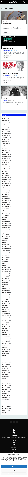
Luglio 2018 (4, 301)
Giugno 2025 (5, 143)
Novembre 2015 (5, 362)
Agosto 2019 (5, 276)
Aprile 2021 (4, 238)
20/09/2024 (10, 25)
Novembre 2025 (5, 133)
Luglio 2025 (4, 141)
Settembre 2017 (5, 320)
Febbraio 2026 (5, 129)
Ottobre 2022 (5, 204)
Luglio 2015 (4, 370)
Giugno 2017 (5, 326)
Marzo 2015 (4, 378)
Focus (4, 97)
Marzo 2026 (4, 127)
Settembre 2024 (5, 160)
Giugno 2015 (5, 372)
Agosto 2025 (5, 139)
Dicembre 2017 (5, 315)
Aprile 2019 (4, 284)
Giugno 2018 (5, 303)
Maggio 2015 (5, 374)
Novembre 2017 (5, 317)
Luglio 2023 (4, 187)
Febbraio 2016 (5, 357)
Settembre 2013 (5, 412)
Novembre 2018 (5, 294)
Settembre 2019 (5, 275)
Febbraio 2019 (5, 288)
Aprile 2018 (4, 307)
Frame (14, 446)
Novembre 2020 (5, 248)
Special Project (14, 447)
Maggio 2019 (5, 282)
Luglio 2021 (4, 232)
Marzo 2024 (4, 171)
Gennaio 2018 (5, 313)
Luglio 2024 (4, 164)
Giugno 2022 (5, 212)
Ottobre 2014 (5, 387)
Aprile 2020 (4, 261)
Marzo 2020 (4, 263)
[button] (26, 454)
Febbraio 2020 (5, 265)
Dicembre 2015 (5, 360)
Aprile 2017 (4, 330)
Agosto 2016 (5, 345)
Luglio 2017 (4, 324)
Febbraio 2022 (5, 219)
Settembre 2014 (5, 389)
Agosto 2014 (5, 391)
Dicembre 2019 (5, 269)
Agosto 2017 (5, 322)
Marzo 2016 (4, 355)
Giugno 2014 (5, 395)
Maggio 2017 (5, 328)
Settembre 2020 (5, 252)
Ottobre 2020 (5, 250)
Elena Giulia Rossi (7, 75)
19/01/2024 (13, 50)
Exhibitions (5, 21)
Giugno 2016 (5, 349)
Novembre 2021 (5, 225)
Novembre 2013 (5, 408)
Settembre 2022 (5, 206)
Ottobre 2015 (5, 364)
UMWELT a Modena (7, 23)
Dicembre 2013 (5, 406)
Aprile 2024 (4, 169)
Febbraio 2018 (5, 311)
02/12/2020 (13, 75)
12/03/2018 (10, 100)
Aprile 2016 (4, 353)
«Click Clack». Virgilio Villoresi (10, 98)
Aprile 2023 (4, 192)
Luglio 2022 (4, 210)
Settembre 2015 (5, 366)
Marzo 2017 (4, 332)
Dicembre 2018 (5, 292)
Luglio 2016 (4, 347)
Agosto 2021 (5, 231)
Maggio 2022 (5, 213)
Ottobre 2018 (5, 296)
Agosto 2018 (5, 299)
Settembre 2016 (5, 343)
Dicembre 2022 (5, 200)
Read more (6, 32)
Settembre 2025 (5, 137)
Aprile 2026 (4, 125)
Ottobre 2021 (5, 227)
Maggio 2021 (5, 236)
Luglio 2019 (4, 278)
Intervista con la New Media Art (10, 73)
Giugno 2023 (5, 189)
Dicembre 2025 (5, 131)
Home (2, 5)
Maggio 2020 (5, 259)
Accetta (14, 466)
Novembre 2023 (5, 179)
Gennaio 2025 (5, 152)
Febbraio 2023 (5, 196)
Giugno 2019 (5, 280)
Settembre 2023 (5, 183)
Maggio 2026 (5, 124)
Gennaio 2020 (5, 267)
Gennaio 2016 (5, 359)
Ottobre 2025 (5, 135)
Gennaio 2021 (5, 244)
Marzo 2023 (4, 194)
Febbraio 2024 (5, 173)
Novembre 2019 (5, 271)
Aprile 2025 (4, 147)
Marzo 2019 (4, 286)
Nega (14, 470)
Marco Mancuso (9, 5)
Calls (14, 451)
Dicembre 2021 (5, 223)
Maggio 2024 (5, 168)
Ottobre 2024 (5, 158)
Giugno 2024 (5, 166)
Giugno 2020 (5, 257)
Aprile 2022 (4, 215)
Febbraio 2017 (5, 334)
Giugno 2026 (5, 122)
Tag (4, 5)
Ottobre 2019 (5, 273)
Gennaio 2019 (5, 290)
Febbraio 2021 (5, 242)
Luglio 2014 (4, 393)
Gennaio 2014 (5, 404)
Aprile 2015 (4, 376)
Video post (14, 444)
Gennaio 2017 (5, 336)
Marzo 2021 (4, 240)
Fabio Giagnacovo (7, 50)
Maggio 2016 (5, 351)
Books (4, 46)
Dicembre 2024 (5, 154)
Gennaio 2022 (5, 221)
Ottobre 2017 (5, 318)
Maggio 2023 (5, 190)
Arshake (5, 25)
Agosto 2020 (5, 254)
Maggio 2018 (5, 305)
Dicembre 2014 (5, 383)
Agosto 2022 (5, 208)
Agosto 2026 (5, 118)
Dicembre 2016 (5, 338)
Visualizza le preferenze (14, 474)
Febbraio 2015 (5, 380)
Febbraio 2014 (5, 403)
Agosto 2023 (5, 185)
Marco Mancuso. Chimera (9, 48)
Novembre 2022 (5, 202)
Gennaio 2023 (5, 198)
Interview (14, 449)
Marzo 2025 (4, 148)
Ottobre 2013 (5, 410)
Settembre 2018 (5, 297)
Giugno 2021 (5, 234)
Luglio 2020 (4, 255)
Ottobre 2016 (5, 341)
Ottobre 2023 (5, 181)
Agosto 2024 (5, 162)
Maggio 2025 (5, 145)
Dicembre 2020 (5, 246)
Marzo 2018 (4, 309)
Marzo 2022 (4, 217)
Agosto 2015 (5, 368)
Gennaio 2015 (5, 382)
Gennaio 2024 (5, 175)
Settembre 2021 (5, 229)
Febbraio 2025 (5, 150)
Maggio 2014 (5, 397)
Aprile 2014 (4, 399)
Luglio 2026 (4, 120)
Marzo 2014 (4, 401)
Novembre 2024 (5, 156)
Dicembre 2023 (5, 177)
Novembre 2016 (5, 340)
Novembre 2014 (5, 385)
